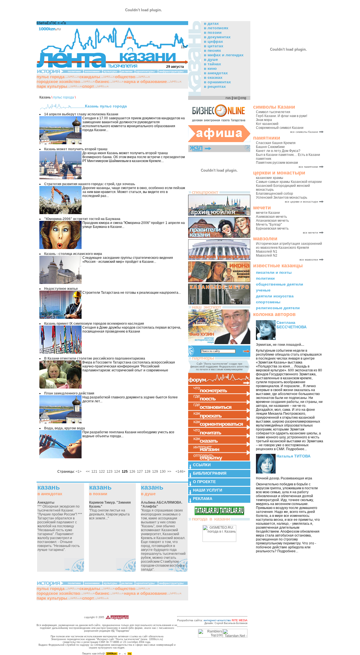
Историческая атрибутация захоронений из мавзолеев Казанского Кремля (289, 246)
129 (155, 472)
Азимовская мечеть (271, 217)
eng (243, 98)
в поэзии (213, 32)
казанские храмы (269, 178)
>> (169, 472)
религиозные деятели (278, 308)
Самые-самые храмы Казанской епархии (289, 182)
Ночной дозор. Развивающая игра (284, 478)
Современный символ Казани (279, 128)
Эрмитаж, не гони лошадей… (280, 345)
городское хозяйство (58, 81)
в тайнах (212, 64)
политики (265, 278)
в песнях (212, 50)
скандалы (89, 76)
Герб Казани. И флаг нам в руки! (281, 116)
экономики (92, 71)
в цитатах (213, 46)
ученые (263, 290)
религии (126, 71)
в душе (211, 59)
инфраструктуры (171, 71)
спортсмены (268, 302)
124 (117, 472)
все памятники (308, 166)
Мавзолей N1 (266, 252)
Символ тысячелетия (273, 112)
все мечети (310, 232)
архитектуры (145, 71)
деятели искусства (275, 296)
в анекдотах (216, 73)
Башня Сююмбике (270, 147)
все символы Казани (304, 131)
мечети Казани (268, 213)
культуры (110, 71)
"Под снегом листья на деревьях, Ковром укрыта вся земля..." (110, 510)
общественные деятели (279, 284)
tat (235, 98)
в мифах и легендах (224, 55)
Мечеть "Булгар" (269, 224)
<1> (79, 472)
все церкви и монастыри (301, 201)
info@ (101, 653)
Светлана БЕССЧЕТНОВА (291, 324)
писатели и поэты (274, 272)
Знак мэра (264, 120)
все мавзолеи (309, 259)
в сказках (213, 77)
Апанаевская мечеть (272, 221)
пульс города (50, 76)
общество (125, 76)
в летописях (216, 28)
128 (147, 472)
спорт (88, 86)
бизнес (102, 81)
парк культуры (52, 86)
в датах (211, 23)
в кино (210, 68)
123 (109, 472)
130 (163, 472)
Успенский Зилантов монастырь (281, 197)
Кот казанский (267, 124)
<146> (180, 472)
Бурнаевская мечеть (272, 228)
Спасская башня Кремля (276, 143)
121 (94, 472)
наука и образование (145, 81)
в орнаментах (217, 82)
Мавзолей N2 (266, 255)
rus (228, 98)
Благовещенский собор (274, 194)
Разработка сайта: (212, 620)
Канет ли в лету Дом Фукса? (278, 151)
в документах (217, 37)
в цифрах (213, 41)
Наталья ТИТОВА (293, 456)
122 (102, 472)
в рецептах (215, 86)
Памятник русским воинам (277, 163)
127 (140, 472)
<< (88, 472)
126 (132, 472)
